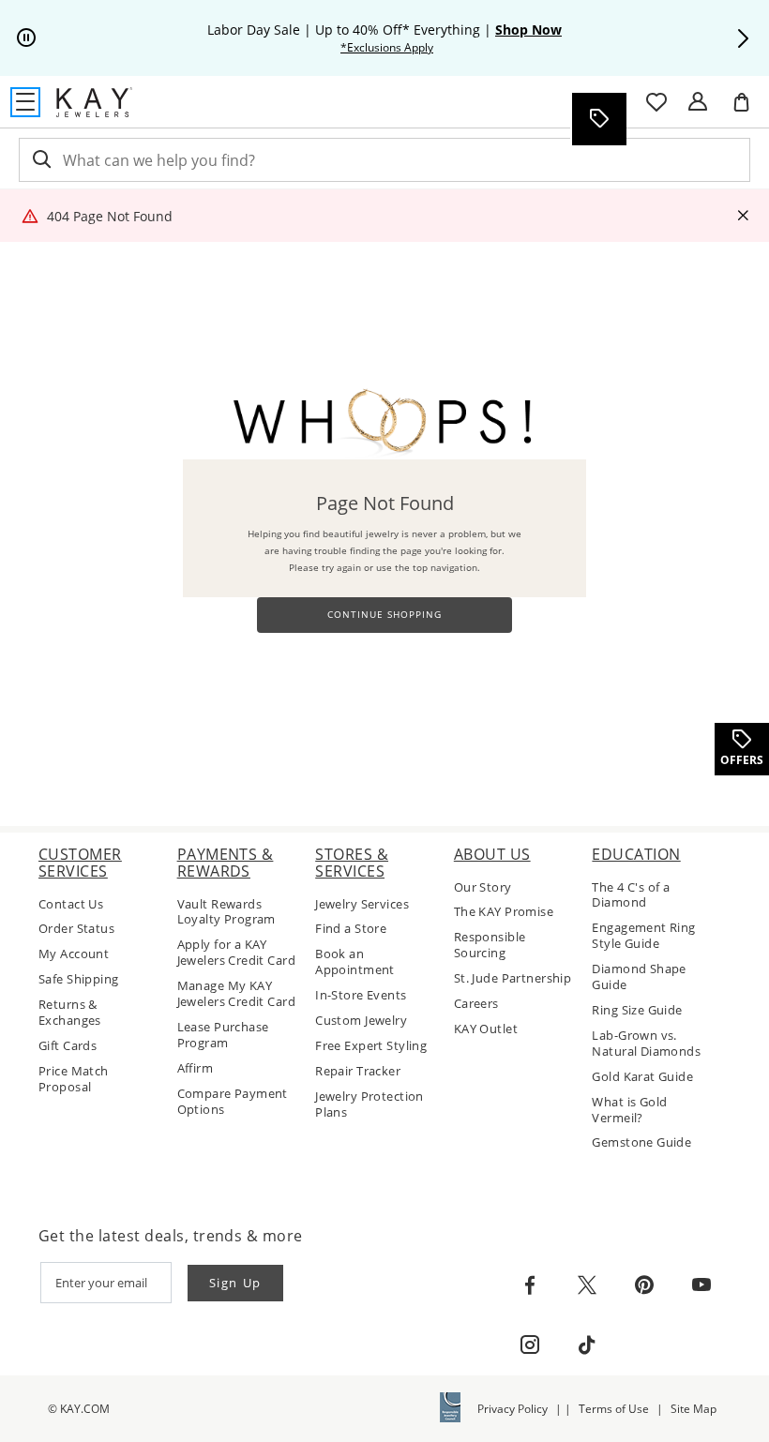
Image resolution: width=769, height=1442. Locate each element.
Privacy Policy (512, 1409)
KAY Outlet (486, 1029)
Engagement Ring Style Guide (643, 936)
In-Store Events (360, 995)
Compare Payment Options (232, 1102)
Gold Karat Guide (642, 1077)
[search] (40, 160)
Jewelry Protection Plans (369, 1104)
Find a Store (350, 929)
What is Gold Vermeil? (629, 1110)
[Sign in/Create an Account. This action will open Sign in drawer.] (697, 102)
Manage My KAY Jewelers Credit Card (236, 994)
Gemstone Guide (641, 1142)
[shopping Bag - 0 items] (748, 109)
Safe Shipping (78, 979)
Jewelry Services (362, 904)
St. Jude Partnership (512, 978)
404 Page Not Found (110, 216)
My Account (73, 954)
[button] (742, 38)
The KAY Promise (503, 912)
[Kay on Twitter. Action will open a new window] (587, 1285)
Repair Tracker (357, 1071)
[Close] (743, 216)
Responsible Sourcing (490, 945)
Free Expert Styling (371, 1046)
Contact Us (70, 904)
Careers (476, 1004)
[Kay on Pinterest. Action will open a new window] (644, 1285)
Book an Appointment (355, 962)
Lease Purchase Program (223, 1035)
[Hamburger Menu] (25, 102)
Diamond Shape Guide (639, 977)
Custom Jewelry (361, 1021)
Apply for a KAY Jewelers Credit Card (236, 953)
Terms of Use (614, 1409)
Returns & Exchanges (69, 1013)
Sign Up (236, 1282)
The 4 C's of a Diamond (631, 895)
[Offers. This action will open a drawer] (598, 119)
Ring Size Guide (637, 1010)
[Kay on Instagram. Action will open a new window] (529, 1345)
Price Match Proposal (73, 1079)
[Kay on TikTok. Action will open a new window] (587, 1345)
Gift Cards (67, 1046)
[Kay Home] (94, 102)
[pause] (26, 38)
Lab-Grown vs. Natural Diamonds (646, 1043)
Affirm (195, 1068)
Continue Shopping (384, 614)
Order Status (76, 929)
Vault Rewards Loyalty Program (226, 912)
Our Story (483, 887)
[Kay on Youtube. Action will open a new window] (701, 1285)
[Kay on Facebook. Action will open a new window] (529, 1285)
